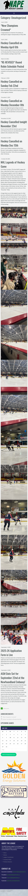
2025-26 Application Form (8, 754)
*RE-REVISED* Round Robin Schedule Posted (12, 64)
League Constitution (8, 857)
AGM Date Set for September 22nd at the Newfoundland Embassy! (13, 677)
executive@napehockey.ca (19, 871)
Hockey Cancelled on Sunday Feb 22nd (11, 83)
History (5, 855)
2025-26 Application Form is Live (11, 653)
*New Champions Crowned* (9, 27)
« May (3, 749)
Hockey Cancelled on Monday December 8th (12, 103)
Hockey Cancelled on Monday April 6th (11, 45)
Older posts (5, 708)
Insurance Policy (7, 859)
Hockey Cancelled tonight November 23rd (14, 124)
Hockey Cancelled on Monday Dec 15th (11, 143)
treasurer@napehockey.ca (13, 877)
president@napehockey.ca (13, 874)
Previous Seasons (7, 861)
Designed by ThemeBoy (6, 891)
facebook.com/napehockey (13, 880)
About (4, 852)
